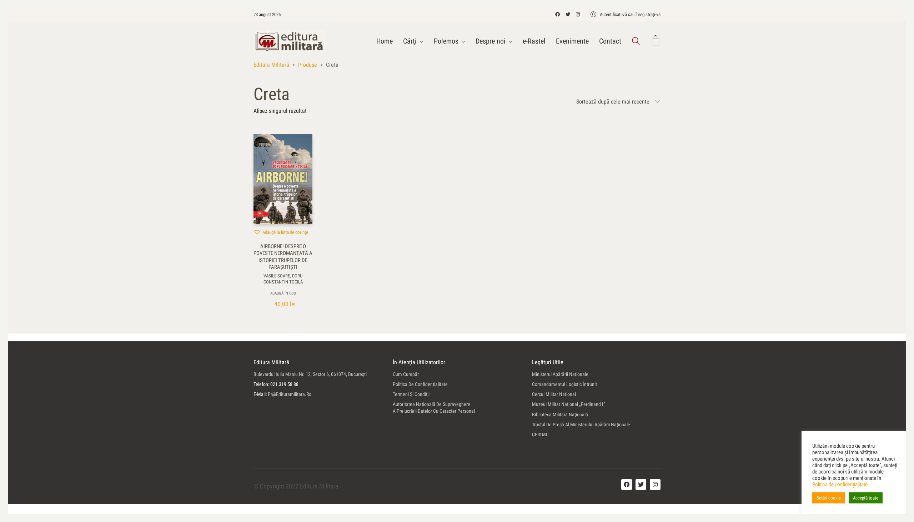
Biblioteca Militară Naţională (560, 414)
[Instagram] (655, 484)
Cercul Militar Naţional (554, 394)
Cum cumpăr (406, 374)
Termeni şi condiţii (411, 394)
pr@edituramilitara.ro (289, 394)
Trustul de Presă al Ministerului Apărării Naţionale (581, 424)
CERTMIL (541, 434)
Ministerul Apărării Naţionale (560, 374)
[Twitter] (641, 484)
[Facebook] (626, 484)
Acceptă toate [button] (865, 498)
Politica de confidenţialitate (420, 384)
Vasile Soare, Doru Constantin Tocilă (283, 279)
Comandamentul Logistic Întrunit (564, 384)
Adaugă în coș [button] (283, 293)
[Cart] (656, 41)
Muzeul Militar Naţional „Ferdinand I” (568, 404)
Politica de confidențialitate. (840, 484)
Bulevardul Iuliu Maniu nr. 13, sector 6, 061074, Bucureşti (310, 374)
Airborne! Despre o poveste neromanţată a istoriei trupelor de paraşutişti (282, 257)
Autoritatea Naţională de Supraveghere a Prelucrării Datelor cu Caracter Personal (434, 407)
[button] (280, 232)
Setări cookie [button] (829, 498)
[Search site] (636, 42)
